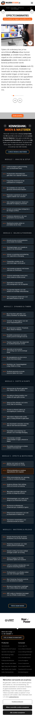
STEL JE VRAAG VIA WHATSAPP (13, 637)
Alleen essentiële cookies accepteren (17, 707)
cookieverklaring (14, 697)
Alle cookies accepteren (17, 712)
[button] (31, 2)
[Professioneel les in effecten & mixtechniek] (17, 35)
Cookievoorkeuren (17, 702)
